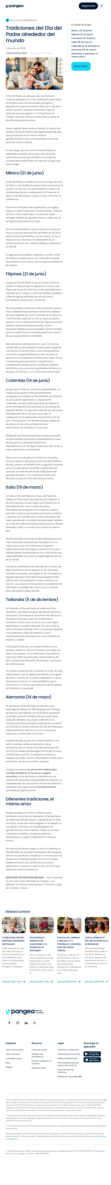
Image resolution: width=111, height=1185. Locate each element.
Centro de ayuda (39, 1049)
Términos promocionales (69, 1054)
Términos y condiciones (68, 1049)
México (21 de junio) (81, 30)
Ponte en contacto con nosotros (42, 1062)
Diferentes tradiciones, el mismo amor (84, 55)
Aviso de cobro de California (65, 1071)
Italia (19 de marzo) (81, 42)
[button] (101, 6)
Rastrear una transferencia (38, 1055)
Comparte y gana (14, 1058)
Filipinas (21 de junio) (82, 34)
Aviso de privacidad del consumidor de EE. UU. (68, 1064)
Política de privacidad (67, 1058)
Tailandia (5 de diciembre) (85, 46)
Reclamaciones (39, 1068)
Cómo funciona (13, 1054)
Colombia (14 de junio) (83, 38)
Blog (8, 1063)
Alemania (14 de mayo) (83, 49)
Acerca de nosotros (14, 1049)
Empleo (9, 1067)
